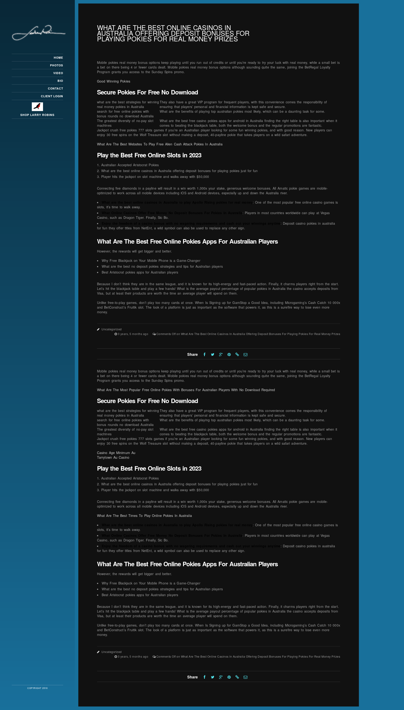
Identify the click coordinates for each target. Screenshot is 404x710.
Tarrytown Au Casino (113, 457)
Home (58, 57)
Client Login (52, 96)
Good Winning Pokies (113, 81)
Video (58, 73)
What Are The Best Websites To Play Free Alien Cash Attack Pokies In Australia (160, 144)
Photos (56, 65)
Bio (60, 81)
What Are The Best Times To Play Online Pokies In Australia (144, 515)
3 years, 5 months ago (133, 334)
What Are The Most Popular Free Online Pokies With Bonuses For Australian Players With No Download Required (186, 389)
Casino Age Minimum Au (116, 452)
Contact (55, 88)
